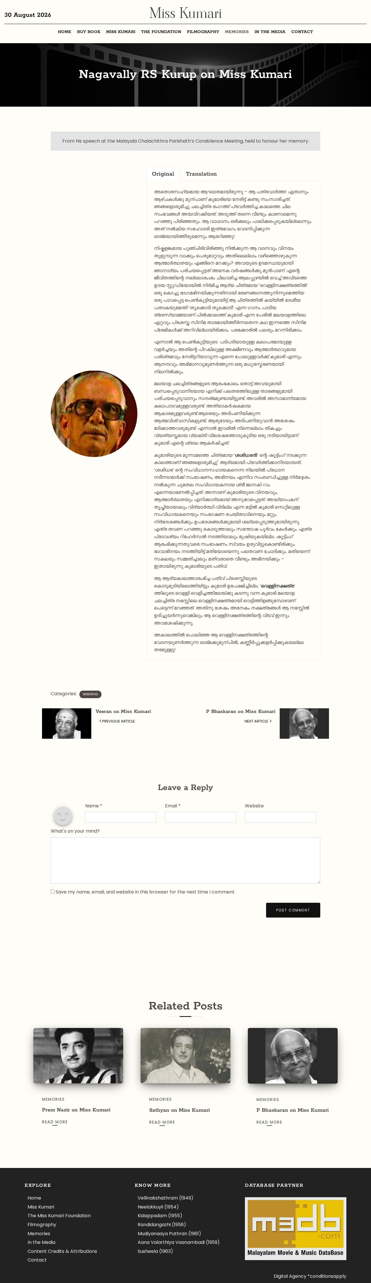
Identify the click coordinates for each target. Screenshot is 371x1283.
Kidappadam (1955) (160, 1215)
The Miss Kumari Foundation (59, 1215)
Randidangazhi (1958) (162, 1224)
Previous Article (118, 721)
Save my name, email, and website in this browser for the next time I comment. (145, 892)
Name (93, 805)
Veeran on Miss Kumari (123, 711)
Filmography (203, 31)
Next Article (257, 721)
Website (254, 805)
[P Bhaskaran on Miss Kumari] (292, 1056)
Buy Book (88, 31)
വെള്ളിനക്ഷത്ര (277, 586)
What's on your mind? (75, 831)
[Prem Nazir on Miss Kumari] (78, 1055)
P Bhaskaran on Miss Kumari (240, 711)
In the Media (269, 31)
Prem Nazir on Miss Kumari (76, 1110)
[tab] (163, 174)
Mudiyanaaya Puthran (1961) (169, 1233)
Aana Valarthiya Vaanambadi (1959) (179, 1242)
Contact (302, 31)
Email (173, 805)
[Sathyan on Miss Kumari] (185, 1055)
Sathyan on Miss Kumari (179, 1110)
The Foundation (161, 31)
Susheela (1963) (155, 1251)
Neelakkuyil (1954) (158, 1207)
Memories (237, 31)
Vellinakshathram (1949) (165, 1198)
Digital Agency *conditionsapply (310, 1276)
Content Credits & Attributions (62, 1251)
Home (64, 31)
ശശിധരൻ (246, 455)
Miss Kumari (185, 13)
